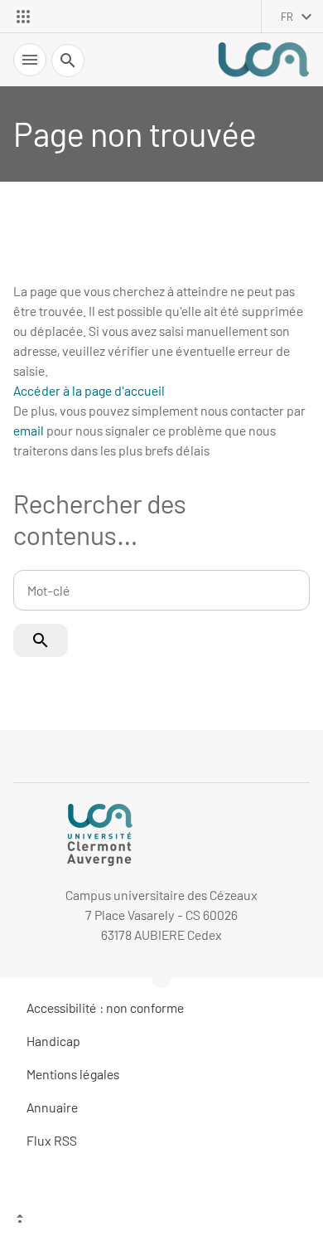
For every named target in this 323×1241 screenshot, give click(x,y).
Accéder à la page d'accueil (89, 390)
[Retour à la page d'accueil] (263, 60)
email (28, 430)
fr (287, 16)
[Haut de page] (161, 1220)
